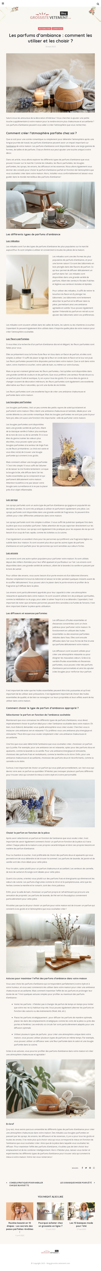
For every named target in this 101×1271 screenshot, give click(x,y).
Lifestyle (57, 28)
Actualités (44, 28)
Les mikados (12, 241)
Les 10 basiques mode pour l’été (76, 1183)
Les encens (12, 553)
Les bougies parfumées (18, 402)
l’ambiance (11, 146)
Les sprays (12, 500)
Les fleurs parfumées (17, 339)
